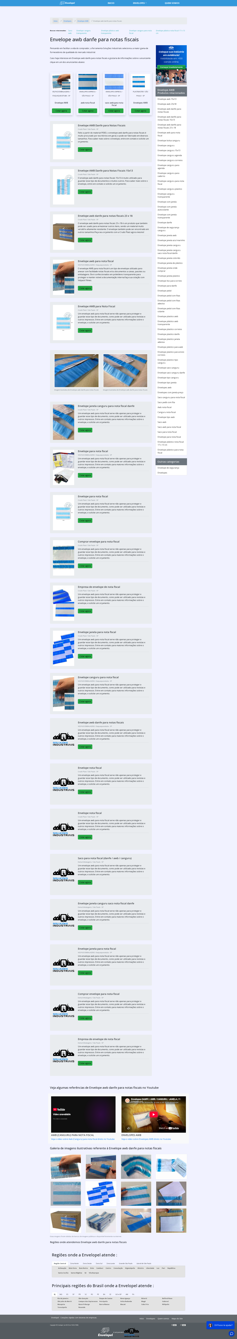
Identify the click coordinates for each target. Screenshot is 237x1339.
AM (127, 1294)
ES (67, 1294)
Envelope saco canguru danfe (171, 372)
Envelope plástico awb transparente (110, 31)
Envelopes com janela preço (170, 392)
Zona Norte (74, 1263)
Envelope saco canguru (168, 367)
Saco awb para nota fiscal (169, 427)
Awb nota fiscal (164, 407)
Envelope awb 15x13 (167, 99)
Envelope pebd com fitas (169, 295)
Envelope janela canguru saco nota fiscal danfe (169, 252)
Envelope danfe (165, 222)
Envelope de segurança (168, 467)
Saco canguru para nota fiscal (171, 397)
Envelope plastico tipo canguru (168, 361)
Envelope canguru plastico (170, 189)
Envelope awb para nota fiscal (169, 134)
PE (98, 1294)
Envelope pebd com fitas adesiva (169, 302)
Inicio (111, 3)
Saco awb (70, 31)
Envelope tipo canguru (168, 377)
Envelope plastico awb (168, 316)
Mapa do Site (177, 1318)
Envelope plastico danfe (169, 334)
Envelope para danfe (167, 285)
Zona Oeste (87, 1263)
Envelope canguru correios (170, 160)
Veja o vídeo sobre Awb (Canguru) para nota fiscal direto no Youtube (83, 1139)
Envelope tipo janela (167, 382)
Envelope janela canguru (169, 245)
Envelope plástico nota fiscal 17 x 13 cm (170, 31)
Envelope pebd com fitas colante (169, 310)
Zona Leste (111, 1263)
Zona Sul (99, 1263)
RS (92, 1294)
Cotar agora (61, 110)
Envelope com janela (167, 201)
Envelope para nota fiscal (169, 437)
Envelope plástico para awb (170, 347)
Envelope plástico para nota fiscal (170, 451)
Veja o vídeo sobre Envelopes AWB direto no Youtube (146, 1139)
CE (110, 1294)
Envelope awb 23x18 (167, 104)
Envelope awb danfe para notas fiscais (169, 110)
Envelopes (139, 3)
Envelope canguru (166, 145)
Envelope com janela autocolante (167, 208)
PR (80, 1294)
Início (141, 1318)
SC (86, 1294)
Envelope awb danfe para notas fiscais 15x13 (169, 118)
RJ (54, 1294)
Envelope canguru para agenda (168, 167)
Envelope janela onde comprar (167, 269)
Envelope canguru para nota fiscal (140, 31)
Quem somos (172, 3)
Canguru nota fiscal (167, 412)
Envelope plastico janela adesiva (169, 340)
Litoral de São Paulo (144, 1263)
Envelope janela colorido (169, 258)
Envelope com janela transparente (167, 216)
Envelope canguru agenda (170, 155)
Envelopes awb (164, 387)
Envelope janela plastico (169, 276)
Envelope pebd (164, 290)
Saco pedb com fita (166, 402)
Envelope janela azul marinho (171, 240)
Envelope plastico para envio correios (171, 353)
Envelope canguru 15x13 (169, 150)
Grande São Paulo (125, 1263)
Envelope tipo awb (166, 417)
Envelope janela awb (167, 235)
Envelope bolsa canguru (169, 140)
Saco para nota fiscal (167, 432)
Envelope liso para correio (170, 280)
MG (61, 1294)
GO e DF (118, 1294)
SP (73, 1294)
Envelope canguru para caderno (168, 174)
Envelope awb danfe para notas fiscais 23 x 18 (169, 126)
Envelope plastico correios (170, 329)
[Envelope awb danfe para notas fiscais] (61, 82)
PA (133, 1294)
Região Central (60, 1263)
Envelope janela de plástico (170, 263)
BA (104, 1294)
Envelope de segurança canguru (168, 229)
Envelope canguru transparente (83, 31)
